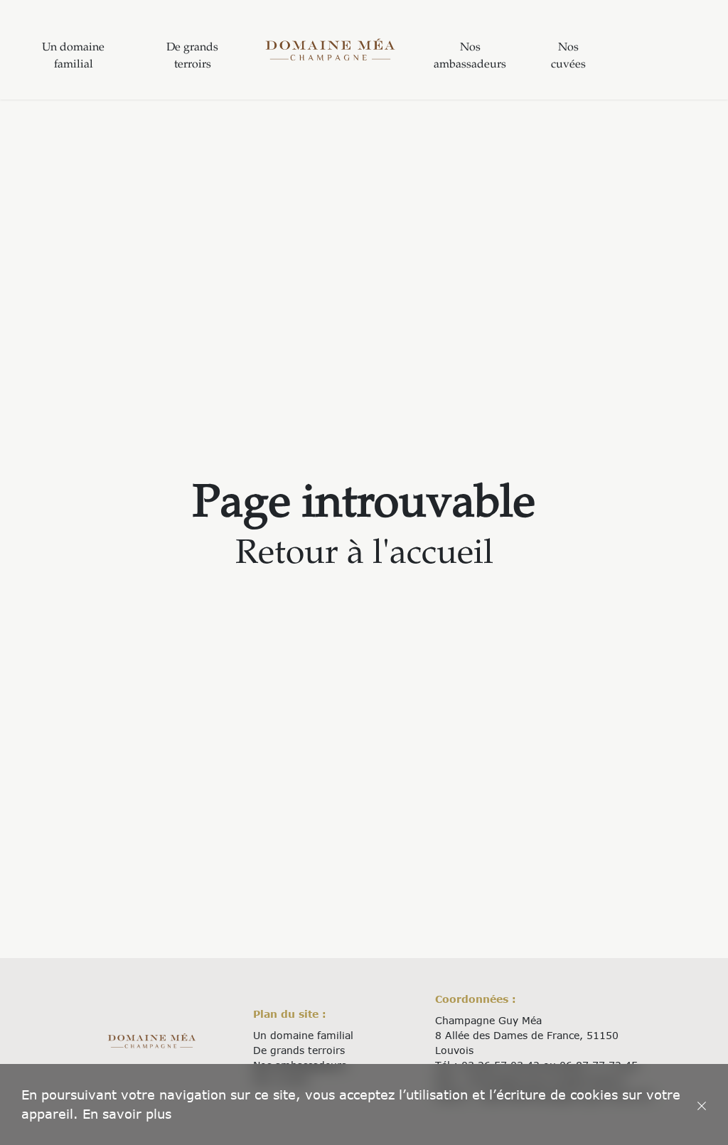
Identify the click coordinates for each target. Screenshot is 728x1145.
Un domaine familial (73, 56)
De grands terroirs (192, 56)
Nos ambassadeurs (470, 56)
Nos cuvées (568, 56)
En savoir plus (126, 1114)
